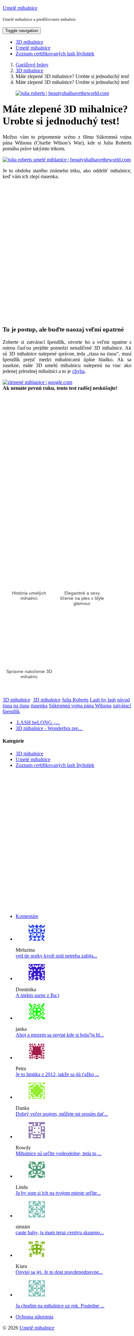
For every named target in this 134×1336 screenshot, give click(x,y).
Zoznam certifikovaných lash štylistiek (55, 53)
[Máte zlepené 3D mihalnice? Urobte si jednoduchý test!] (62, 93)
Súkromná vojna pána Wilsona (80, 705)
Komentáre (27, 916)
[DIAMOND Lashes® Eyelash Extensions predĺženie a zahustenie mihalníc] (37, 978)
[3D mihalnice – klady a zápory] (37, 1018)
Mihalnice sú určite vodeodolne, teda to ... (58, 1153)
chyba (78, 371)
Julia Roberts (75, 700)
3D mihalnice (29, 42)
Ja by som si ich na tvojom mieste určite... (58, 1193)
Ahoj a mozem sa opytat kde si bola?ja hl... (60, 1035)
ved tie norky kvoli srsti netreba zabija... (56, 955)
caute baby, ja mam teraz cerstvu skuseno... (60, 1232)
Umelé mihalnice (20, 8)
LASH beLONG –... (38, 722)
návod (123, 700)
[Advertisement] (67, 252)
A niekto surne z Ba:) (37, 995)
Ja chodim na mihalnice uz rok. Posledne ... (60, 1305)
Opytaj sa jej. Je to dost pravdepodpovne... (59, 1272)
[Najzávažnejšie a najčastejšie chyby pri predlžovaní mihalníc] (37, 1255)
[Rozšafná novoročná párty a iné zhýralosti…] (37, 1057)
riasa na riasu (16, 705)
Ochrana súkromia (34, 1316)
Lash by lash (103, 700)
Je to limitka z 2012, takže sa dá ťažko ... (57, 1074)
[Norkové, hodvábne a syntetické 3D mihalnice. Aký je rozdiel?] (37, 939)
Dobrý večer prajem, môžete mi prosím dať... (62, 1114)
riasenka (39, 705)
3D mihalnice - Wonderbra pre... (49, 728)
